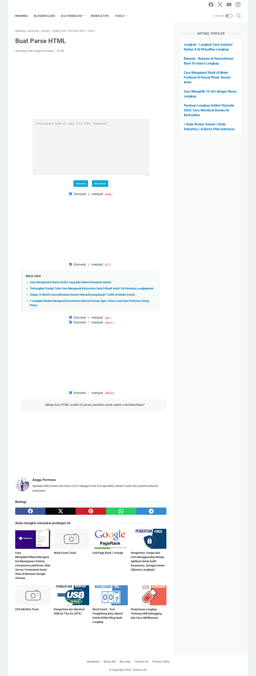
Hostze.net (140, 669)
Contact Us (141, 661)
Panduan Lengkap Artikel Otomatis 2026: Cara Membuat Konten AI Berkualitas (209, 110)
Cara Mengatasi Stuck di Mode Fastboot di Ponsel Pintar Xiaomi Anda (207, 77)
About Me (110, 661)
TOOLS (119, 15)
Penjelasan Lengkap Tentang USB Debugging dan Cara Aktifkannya (146, 613)
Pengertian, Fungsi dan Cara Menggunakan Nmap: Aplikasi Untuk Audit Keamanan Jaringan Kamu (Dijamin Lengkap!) (148, 561)
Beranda (21, 15)
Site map (125, 661)
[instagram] (238, 5)
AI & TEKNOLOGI (71, 15)
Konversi (81, 183)
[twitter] (220, 5)
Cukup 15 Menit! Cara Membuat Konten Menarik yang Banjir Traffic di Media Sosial (82, 294)
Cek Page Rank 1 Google (107, 552)
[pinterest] (91, 511)
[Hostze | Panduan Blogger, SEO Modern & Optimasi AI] (39, 5)
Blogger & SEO (44, 15)
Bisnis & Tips (100, 15)
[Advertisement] (90, 86)
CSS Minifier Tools (27, 609)
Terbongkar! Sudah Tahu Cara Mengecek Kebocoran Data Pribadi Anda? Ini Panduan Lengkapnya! (92, 288)
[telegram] (151, 511)
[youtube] (229, 5)
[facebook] (211, 5)
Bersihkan (100, 183)
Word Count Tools (65, 552)
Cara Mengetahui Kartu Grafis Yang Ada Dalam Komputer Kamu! (70, 282)
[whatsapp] (121, 511)
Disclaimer (93, 661)
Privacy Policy (160, 661)
